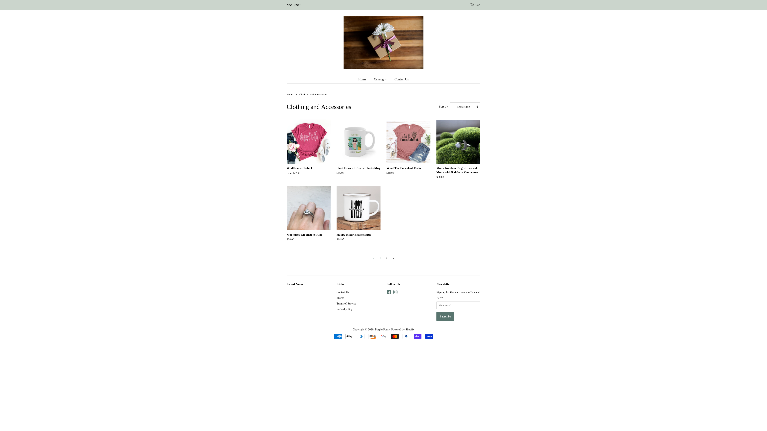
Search (340, 297)
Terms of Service (346, 303)
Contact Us (401, 79)
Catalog (379, 79)
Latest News (295, 284)
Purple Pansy (382, 329)
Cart (478, 4)
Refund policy (345, 309)
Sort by (443, 106)
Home (362, 79)
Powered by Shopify (402, 329)
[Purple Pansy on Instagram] (395, 293)
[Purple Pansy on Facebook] (388, 293)
